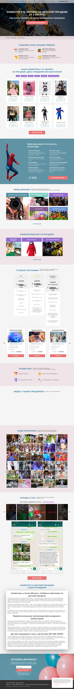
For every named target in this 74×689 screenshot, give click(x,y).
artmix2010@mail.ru (48, 502)
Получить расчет (58, 177)
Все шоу (30, 1)
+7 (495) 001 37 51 (63, 1)
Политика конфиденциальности (17, 684)
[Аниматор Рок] (13, 113)
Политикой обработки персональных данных (60, 683)
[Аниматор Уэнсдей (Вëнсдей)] (45, 113)
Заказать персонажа (37, 22)
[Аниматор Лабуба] (13, 88)
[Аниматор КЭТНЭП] (29, 88)
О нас (18, 1)
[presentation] (4, 343)
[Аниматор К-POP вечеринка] (61, 88)
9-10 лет (44, 76)
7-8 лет (37, 76)
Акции (43, 1)
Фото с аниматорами (53, 284)
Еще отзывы (37, 578)
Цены (39, 1)
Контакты (52, 1)
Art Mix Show (9, 1)
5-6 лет (30, 76)
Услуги (35, 1)
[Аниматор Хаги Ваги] (61, 113)
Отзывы (47, 1)
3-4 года (24, 76)
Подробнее (13, 99)
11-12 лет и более (53, 76)
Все (18, 76)
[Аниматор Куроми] (45, 88)
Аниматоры (23, 1)
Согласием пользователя (25, 674)
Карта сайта (8, 684)
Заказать (16, 355)
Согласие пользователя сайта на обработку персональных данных (37, 684)
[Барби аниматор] (29, 113)
